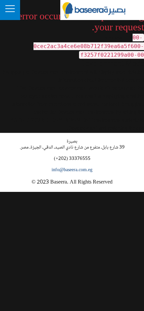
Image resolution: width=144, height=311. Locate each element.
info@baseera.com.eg (72, 170)
